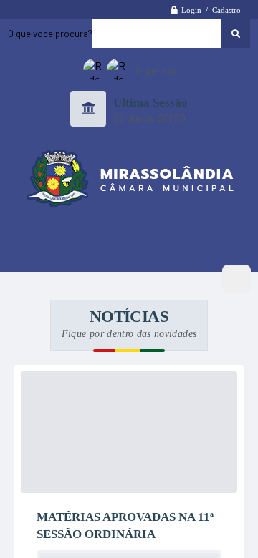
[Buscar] (235, 35)
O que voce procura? (50, 35)
